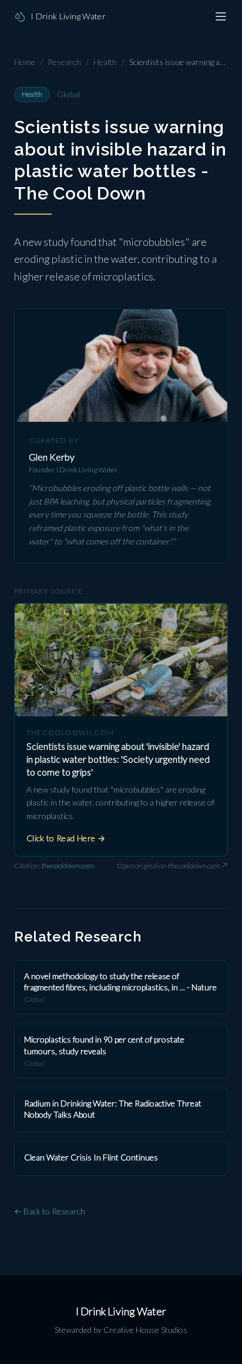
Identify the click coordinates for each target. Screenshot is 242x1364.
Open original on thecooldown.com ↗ (172, 865)
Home (24, 62)
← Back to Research (49, 1211)
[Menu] (221, 16)
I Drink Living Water (121, 1311)
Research (64, 62)
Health (105, 62)
